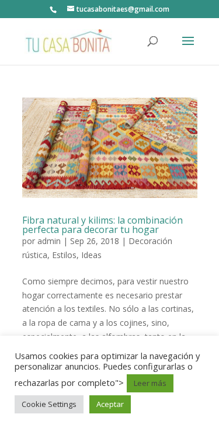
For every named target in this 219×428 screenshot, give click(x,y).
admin (49, 240)
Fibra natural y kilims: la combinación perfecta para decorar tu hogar (102, 225)
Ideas (91, 254)
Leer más (150, 383)
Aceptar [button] (110, 404)
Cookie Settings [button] (49, 404)
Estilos (64, 254)
